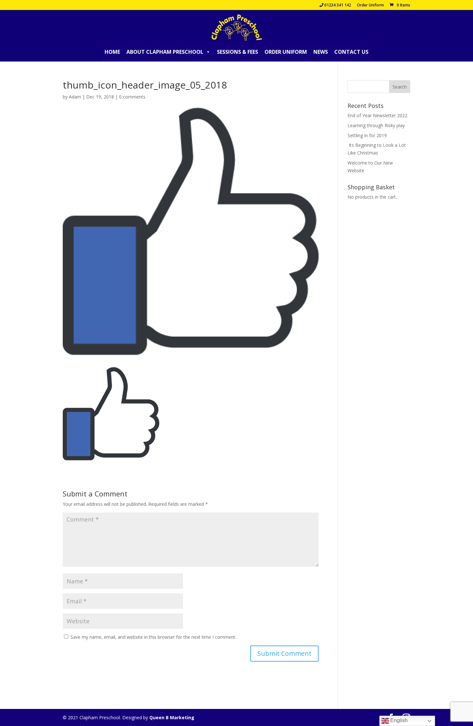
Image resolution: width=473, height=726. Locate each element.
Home (112, 51)
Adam (75, 97)
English (398, 720)
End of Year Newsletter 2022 (377, 115)
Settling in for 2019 (367, 135)
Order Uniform (370, 5)
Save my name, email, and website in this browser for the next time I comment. (153, 637)
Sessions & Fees (237, 51)
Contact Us (351, 51)
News (320, 51)
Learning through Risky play (376, 125)
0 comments (132, 97)
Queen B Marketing (171, 717)
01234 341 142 (337, 5)
